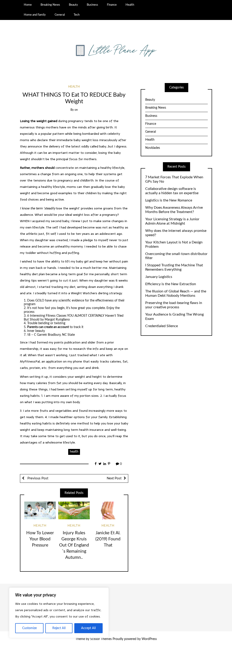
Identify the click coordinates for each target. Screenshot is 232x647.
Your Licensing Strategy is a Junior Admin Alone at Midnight (172, 221)
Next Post (114, 478)
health (74, 451)
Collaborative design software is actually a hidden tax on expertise (171, 191)
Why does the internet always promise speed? (175, 233)
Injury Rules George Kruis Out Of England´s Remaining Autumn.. (74, 545)
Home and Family (35, 14)
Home (28, 4)
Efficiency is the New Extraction (170, 284)
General (60, 14)
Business (92, 4)
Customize (29, 628)
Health (130, 4)
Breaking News (50, 4)
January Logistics (158, 277)
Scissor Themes (101, 639)
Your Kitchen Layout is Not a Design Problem (174, 244)
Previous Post (37, 478)
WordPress (149, 639)
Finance (112, 4)
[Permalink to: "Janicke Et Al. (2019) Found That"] (108, 510)
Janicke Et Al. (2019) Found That (108, 539)
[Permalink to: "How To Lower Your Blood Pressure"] (40, 510)
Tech (77, 14)
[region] (59, 613)
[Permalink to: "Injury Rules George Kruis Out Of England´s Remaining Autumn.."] (74, 510)
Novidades (152, 147)
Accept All (88, 628)
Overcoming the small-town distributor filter (176, 256)
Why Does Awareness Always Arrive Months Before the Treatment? (174, 210)
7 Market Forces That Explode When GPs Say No (174, 179)
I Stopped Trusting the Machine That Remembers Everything (174, 267)
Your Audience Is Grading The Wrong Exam (174, 317)
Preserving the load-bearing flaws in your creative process (173, 305)
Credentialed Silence (161, 326)
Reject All (58, 628)
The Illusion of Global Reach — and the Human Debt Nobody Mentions (175, 293)
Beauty (73, 4)
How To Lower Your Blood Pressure (40, 539)
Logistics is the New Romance (168, 200)
